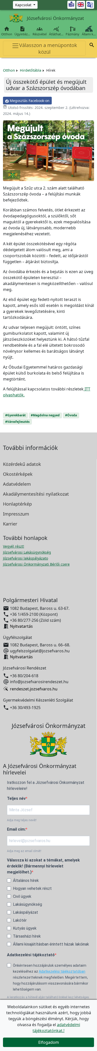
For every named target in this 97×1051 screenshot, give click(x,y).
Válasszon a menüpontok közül (48, 48)
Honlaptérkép (17, 504)
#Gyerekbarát (15, 415)
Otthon (6, 31)
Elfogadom (48, 1042)
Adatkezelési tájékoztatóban (62, 971)
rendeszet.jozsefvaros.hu (33, 689)
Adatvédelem (17, 484)
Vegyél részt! (13, 546)
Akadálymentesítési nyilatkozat (36, 494)
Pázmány (72, 34)
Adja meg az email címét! (24, 851)
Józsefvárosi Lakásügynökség (27, 552)
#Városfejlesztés (17, 422)
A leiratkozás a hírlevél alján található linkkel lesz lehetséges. (48, 997)
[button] (92, 46)
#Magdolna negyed (45, 415)
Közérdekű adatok (22, 464)
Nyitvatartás (21, 626)
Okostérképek (18, 474)
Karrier (10, 524)
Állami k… (89, 34)
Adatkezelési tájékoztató (31, 955)
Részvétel (40, 31)
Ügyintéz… (22, 31)
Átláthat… (56, 31)
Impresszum (16, 514)
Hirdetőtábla (30, 70)
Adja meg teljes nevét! (22, 820)
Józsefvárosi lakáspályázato (25, 558)
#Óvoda (71, 415)
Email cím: (16, 829)
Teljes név (16, 798)
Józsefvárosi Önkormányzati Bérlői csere (36, 564)
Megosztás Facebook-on (29, 100)
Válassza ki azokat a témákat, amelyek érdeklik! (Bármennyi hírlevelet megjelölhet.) (43, 866)
